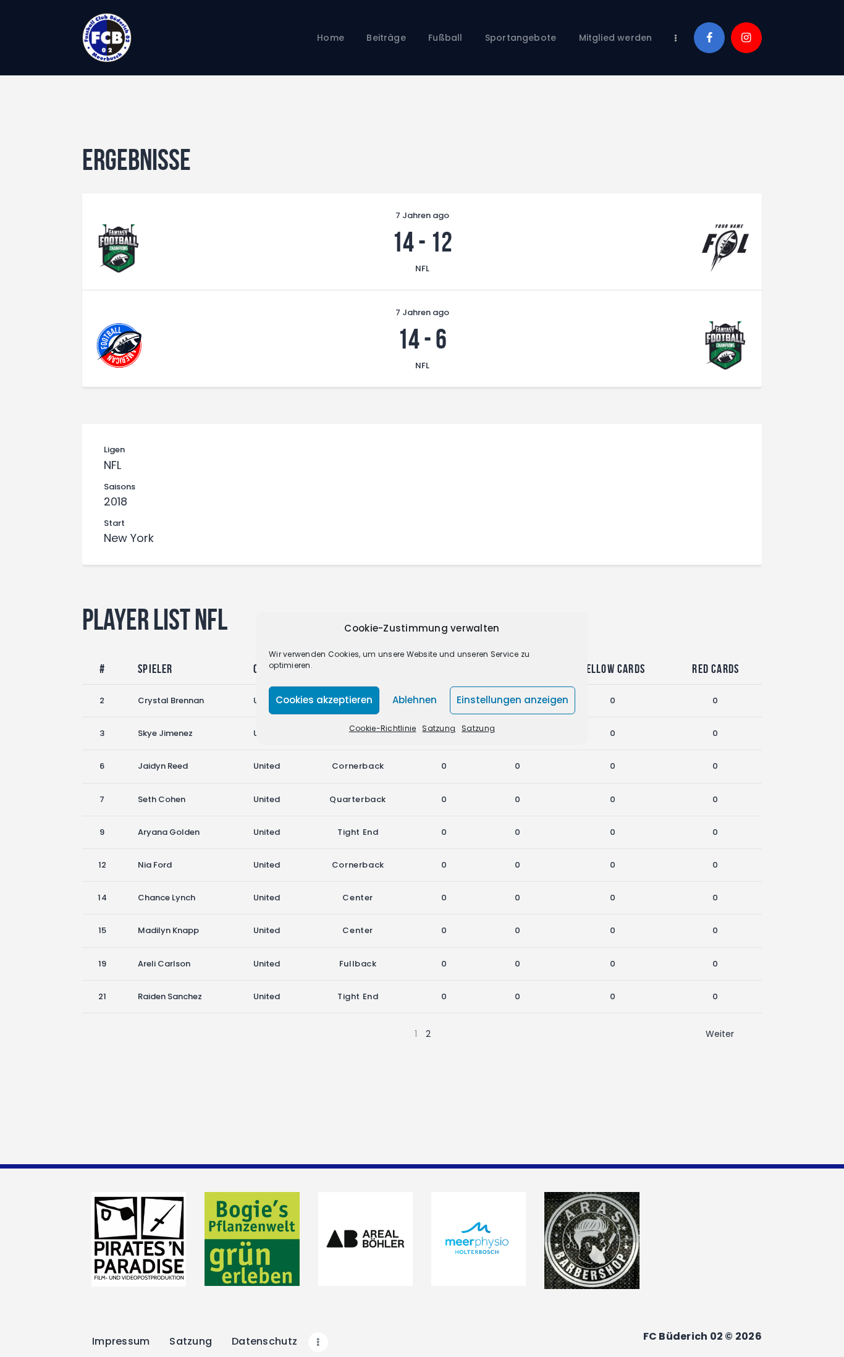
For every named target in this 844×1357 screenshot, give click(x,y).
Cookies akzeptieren (324, 699)
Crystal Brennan (171, 700)
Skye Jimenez (165, 733)
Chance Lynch (166, 897)
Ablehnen (414, 699)
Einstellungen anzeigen (512, 699)
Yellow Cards (613, 668)
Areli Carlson (164, 964)
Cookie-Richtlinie (382, 728)
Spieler (155, 668)
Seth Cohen (161, 799)
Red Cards (715, 668)
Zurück (124, 1034)
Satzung (438, 728)
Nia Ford (155, 865)
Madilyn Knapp (168, 930)
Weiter (720, 1034)
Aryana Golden (169, 832)
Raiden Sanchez (170, 996)
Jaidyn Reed (163, 766)
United (266, 766)
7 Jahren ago (422, 215)
